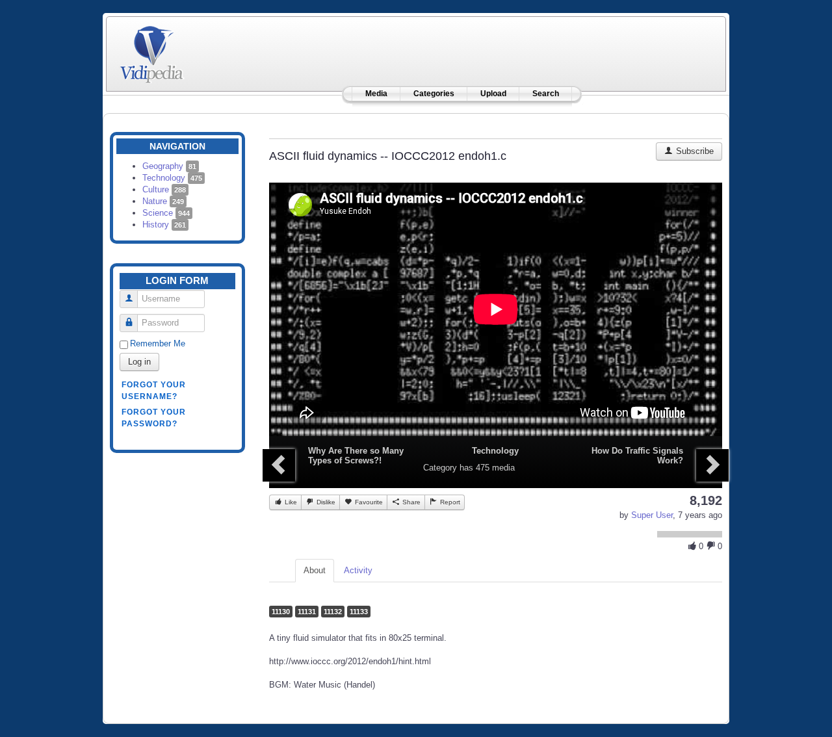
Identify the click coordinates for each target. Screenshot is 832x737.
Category (440, 467)
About (315, 570)
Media (376, 93)
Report (449, 502)
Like (290, 502)
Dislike (325, 502)
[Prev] (279, 465)
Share (410, 502)
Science (166, 213)
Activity (358, 570)
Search (545, 93)
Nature (163, 201)
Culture (164, 189)
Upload (493, 93)
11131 (307, 611)
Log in (139, 362)
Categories (433, 93)
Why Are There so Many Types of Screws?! (356, 455)
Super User (652, 515)
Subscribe (693, 151)
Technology (172, 178)
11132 (333, 611)
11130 (281, 611)
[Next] (712, 465)
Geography (169, 166)
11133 (359, 611)
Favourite (368, 502)
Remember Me (157, 343)
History (164, 224)
